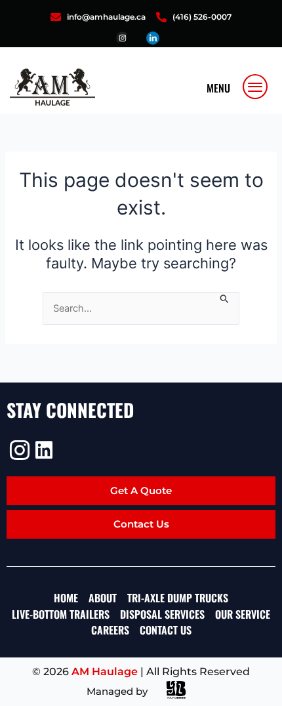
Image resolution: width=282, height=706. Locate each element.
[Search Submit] (225, 298)
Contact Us (141, 524)
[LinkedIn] (43, 450)
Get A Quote (141, 490)
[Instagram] (18, 450)
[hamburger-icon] (255, 87)
